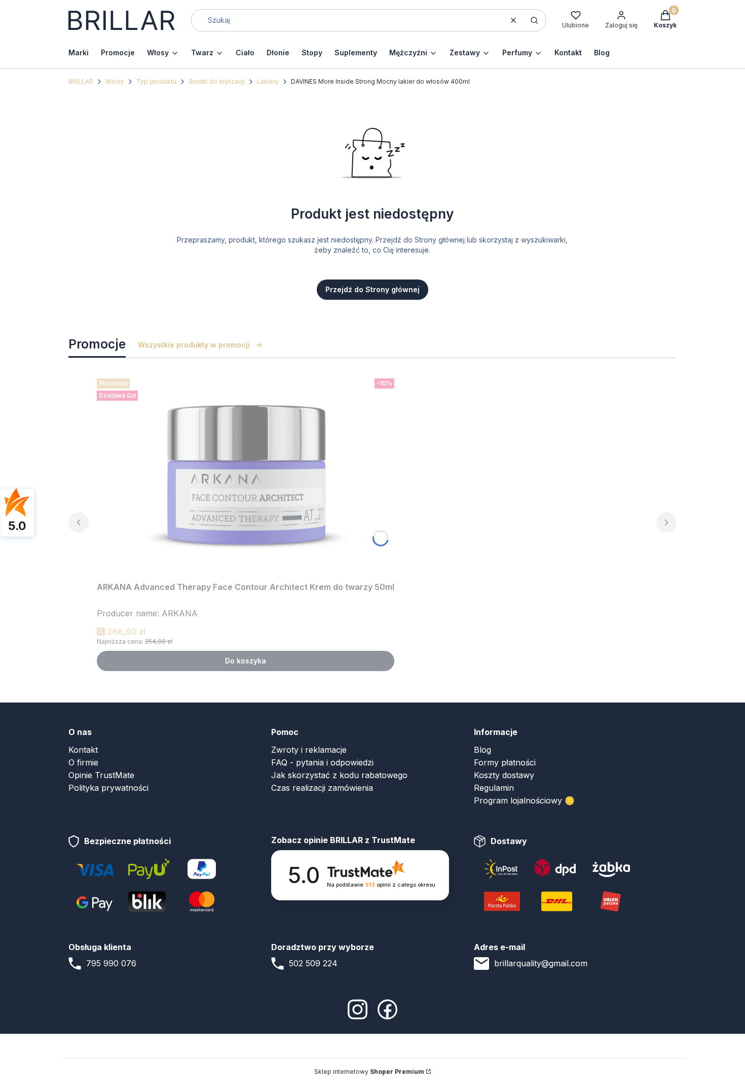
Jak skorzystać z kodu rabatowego (339, 775)
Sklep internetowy (369, 1071)
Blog (482, 750)
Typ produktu (156, 81)
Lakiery (268, 81)
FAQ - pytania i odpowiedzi (322, 762)
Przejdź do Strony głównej (372, 289)
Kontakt (83, 750)
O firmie (83, 762)
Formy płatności (505, 762)
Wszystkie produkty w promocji (194, 344)
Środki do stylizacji (217, 81)
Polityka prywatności (108, 788)
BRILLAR (80, 81)
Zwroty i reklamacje (309, 750)
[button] (534, 20)
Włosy (114, 81)
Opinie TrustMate (101, 775)
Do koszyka (245, 660)
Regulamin (494, 788)
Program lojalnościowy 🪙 (524, 800)
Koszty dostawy (504, 775)
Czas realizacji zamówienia (322, 788)
